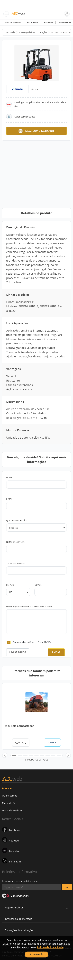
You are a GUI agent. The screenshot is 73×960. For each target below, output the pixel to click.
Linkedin (14, 851)
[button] (4, 755)
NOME (9, 477)
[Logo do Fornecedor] (17, 89)
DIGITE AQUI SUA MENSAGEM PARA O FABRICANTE (29, 606)
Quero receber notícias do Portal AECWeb (32, 642)
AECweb (10, 32)
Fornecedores (65, 22)
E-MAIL (9, 499)
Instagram (15, 861)
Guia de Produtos (13, 22)
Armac (55, 32)
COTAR (52, 742)
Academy (48, 22)
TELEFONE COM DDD (15, 563)
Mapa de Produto (12, 810)
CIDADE (38, 584)
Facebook (14, 830)
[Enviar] (67, 887)
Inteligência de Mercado (18, 918)
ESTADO (10, 584)
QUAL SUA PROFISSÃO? (16, 520)
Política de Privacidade (50, 947)
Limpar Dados (17, 652)
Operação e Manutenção (19, 930)
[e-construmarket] (15, 895)
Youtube (14, 840)
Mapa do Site (9, 803)
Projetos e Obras (14, 907)
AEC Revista (32, 22)
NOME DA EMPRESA (15, 542)
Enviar (56, 652)
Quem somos (9, 795)
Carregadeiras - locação (33, 32)
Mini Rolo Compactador (19, 726)
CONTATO (20, 742)
